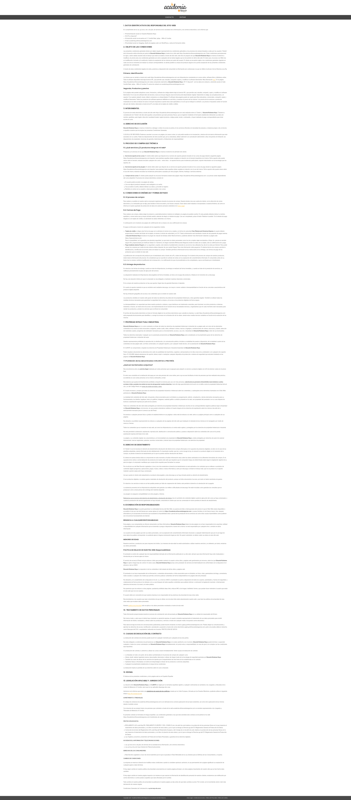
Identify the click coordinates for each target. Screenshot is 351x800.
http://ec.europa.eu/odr (135, 693)
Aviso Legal (181, 206)
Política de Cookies (223, 798)
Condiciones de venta (199, 798)
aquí (214, 79)
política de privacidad (135, 605)
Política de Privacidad (211, 798)
